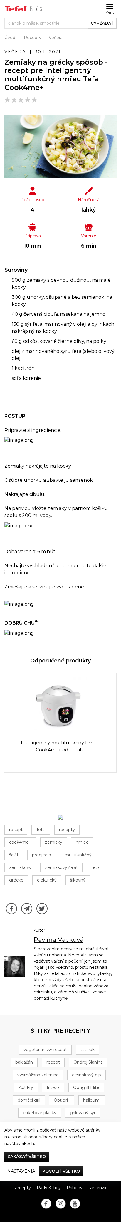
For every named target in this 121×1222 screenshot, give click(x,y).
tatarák (87, 1049)
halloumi (91, 1100)
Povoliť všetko (61, 1171)
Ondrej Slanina (88, 1062)
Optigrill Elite (86, 1087)
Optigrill (62, 1100)
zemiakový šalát (61, 867)
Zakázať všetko (26, 1156)
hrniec (82, 842)
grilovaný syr (82, 1112)
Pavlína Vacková (58, 939)
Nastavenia (21, 1171)
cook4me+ (20, 842)
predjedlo (41, 854)
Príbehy (75, 1187)
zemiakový (20, 867)
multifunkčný (78, 854)
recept (16, 829)
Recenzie (98, 1187)
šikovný (77, 880)
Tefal (41, 829)
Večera (56, 37)
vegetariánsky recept (45, 1049)
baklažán (24, 1062)
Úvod (9, 37)
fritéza (53, 1087)
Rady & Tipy (49, 1187)
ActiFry (26, 1087)
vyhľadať (102, 23)
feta (95, 867)
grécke (16, 880)
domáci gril (29, 1100)
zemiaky (53, 842)
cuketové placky (39, 1112)
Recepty (32, 37)
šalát (14, 854)
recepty (67, 829)
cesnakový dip (86, 1074)
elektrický (47, 880)
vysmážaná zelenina (37, 1074)
